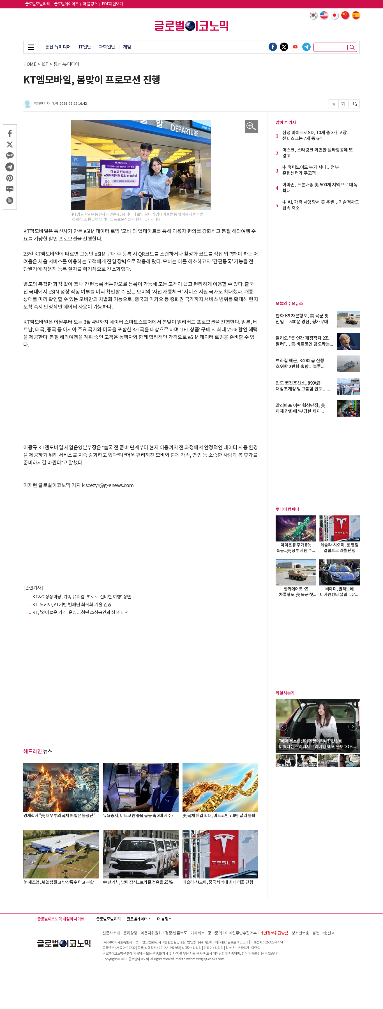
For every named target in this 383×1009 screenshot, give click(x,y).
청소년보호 (300, 933)
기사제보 (197, 933)
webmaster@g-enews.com (205, 959)
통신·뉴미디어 (58, 47)
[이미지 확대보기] (251, 126)
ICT (45, 64)
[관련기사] (33, 587)
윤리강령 (130, 933)
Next (353, 726)
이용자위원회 (151, 933)
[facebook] (273, 47)
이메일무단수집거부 (241, 933)
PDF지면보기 (112, 4)
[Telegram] (306, 47)
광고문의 (215, 933)
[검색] (352, 47)
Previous (282, 726)
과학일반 (107, 47)
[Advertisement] (141, 396)
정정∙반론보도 (176, 933)
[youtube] (295, 47)
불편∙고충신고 (323, 933)
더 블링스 (90, 4)
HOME (29, 64)
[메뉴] (31, 47)
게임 (127, 47)
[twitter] (284, 47)
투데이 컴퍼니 (287, 509)
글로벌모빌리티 (37, 4)
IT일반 (85, 47)
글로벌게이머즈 (66, 4)
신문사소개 (111, 933)
